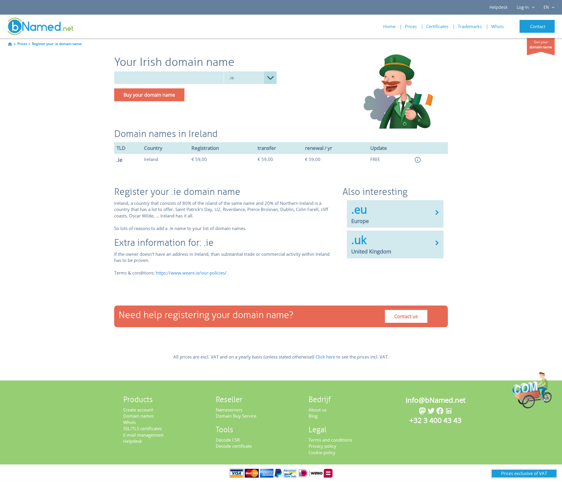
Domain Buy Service (236, 416)
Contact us (406, 316)
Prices (411, 26)
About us (318, 410)
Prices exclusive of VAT (524, 473)
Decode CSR (228, 440)
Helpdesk (498, 7)
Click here (325, 357)
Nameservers (229, 410)
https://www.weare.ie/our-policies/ (191, 273)
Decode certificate (234, 446)
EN (546, 7)
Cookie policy (322, 452)
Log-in (523, 7)
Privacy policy (322, 446)
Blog (313, 416)
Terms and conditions (330, 440)
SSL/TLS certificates (142, 428)
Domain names (138, 416)
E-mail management (143, 435)
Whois (497, 26)
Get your (541, 44)
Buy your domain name (149, 95)
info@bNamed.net (435, 400)
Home (389, 26)
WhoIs (129, 422)
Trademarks (470, 26)
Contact (537, 26)
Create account (138, 410)
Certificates (437, 26)
